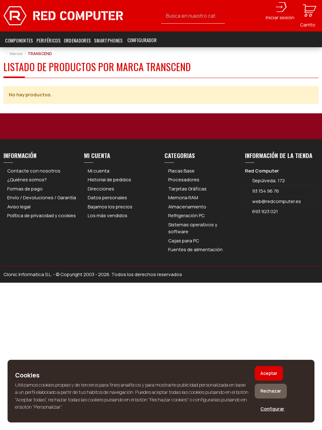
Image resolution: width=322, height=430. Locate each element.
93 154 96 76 (265, 191)
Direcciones (101, 188)
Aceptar (268, 373)
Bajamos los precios (110, 206)
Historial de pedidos (109, 179)
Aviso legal (19, 206)
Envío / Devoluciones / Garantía (41, 197)
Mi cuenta (98, 170)
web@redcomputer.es (276, 201)
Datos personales (107, 197)
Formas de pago (25, 188)
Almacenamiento (187, 206)
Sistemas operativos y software (192, 228)
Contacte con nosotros (33, 170)
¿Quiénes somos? (27, 179)
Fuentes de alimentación (195, 249)
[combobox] (193, 16)
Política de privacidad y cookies (41, 215)
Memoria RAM (183, 197)
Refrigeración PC (186, 215)
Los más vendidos (107, 215)
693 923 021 (264, 211)
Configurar (272, 409)
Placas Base (181, 170)
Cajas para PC (183, 240)
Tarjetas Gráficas (187, 188)
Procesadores (183, 179)
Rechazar (270, 391)
